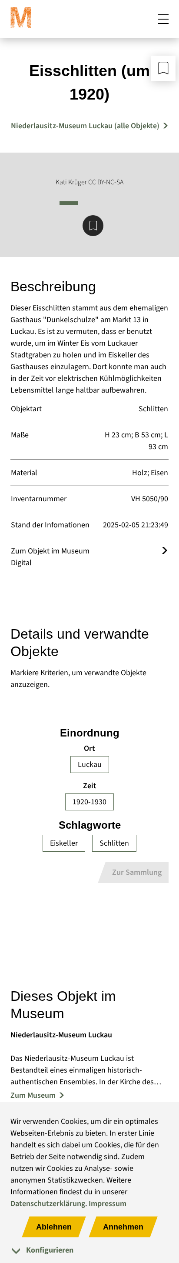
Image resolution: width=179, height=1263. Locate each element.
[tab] (89, 1250)
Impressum (107, 1203)
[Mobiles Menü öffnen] (163, 19)
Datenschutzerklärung (47, 1203)
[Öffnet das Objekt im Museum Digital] (164, 551)
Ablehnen (54, 1227)
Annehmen (123, 1227)
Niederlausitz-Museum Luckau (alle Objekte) (85, 125)
